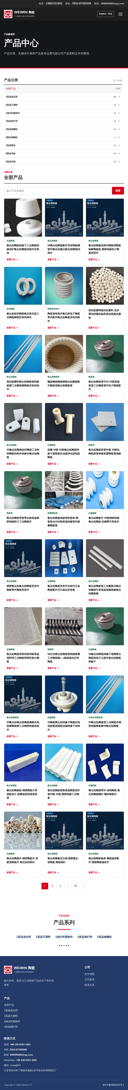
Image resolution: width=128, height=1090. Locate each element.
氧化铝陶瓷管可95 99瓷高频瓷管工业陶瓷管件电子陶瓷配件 (104, 385)
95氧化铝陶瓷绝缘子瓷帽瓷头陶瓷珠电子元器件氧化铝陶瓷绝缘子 (104, 658)
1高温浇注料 (23, 936)
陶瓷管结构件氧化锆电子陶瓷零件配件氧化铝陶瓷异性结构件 (64, 317)
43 (75, 885)
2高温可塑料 (43, 936)
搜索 (118, 190)
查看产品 (12, 259)
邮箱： (109, 3)
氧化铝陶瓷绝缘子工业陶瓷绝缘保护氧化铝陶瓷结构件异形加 (23, 249)
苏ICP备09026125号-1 (113, 1085)
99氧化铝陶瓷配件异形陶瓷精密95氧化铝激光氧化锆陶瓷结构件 (64, 249)
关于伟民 (89, 974)
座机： (78, 3)
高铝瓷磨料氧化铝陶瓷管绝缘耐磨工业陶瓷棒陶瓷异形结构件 (23, 385)
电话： (50, 3)
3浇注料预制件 (64, 936)
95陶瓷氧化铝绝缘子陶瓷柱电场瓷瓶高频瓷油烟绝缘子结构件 (64, 726)
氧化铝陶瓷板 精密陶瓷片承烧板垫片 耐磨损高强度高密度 (22, 794)
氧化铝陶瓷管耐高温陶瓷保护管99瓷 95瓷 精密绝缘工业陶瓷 (64, 794)
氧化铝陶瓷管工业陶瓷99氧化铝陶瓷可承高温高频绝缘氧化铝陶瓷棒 (104, 590)
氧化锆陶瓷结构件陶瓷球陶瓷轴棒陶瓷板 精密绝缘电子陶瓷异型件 (104, 249)
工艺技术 (89, 979)
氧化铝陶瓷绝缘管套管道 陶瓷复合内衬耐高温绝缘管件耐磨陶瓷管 (64, 521)
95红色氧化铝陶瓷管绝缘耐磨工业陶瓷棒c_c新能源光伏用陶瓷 (64, 658)
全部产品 (9, 1004)
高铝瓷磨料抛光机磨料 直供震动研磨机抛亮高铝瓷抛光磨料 (104, 314)
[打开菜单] (120, 13)
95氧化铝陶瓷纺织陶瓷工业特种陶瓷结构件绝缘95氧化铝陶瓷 (23, 453)
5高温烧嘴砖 (104, 936)
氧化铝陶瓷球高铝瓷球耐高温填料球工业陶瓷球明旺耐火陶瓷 (23, 658)
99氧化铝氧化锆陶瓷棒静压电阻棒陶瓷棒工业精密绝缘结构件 (23, 726)
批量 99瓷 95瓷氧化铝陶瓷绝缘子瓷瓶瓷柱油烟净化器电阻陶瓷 (64, 453)
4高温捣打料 (85, 936)
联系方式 (89, 985)
